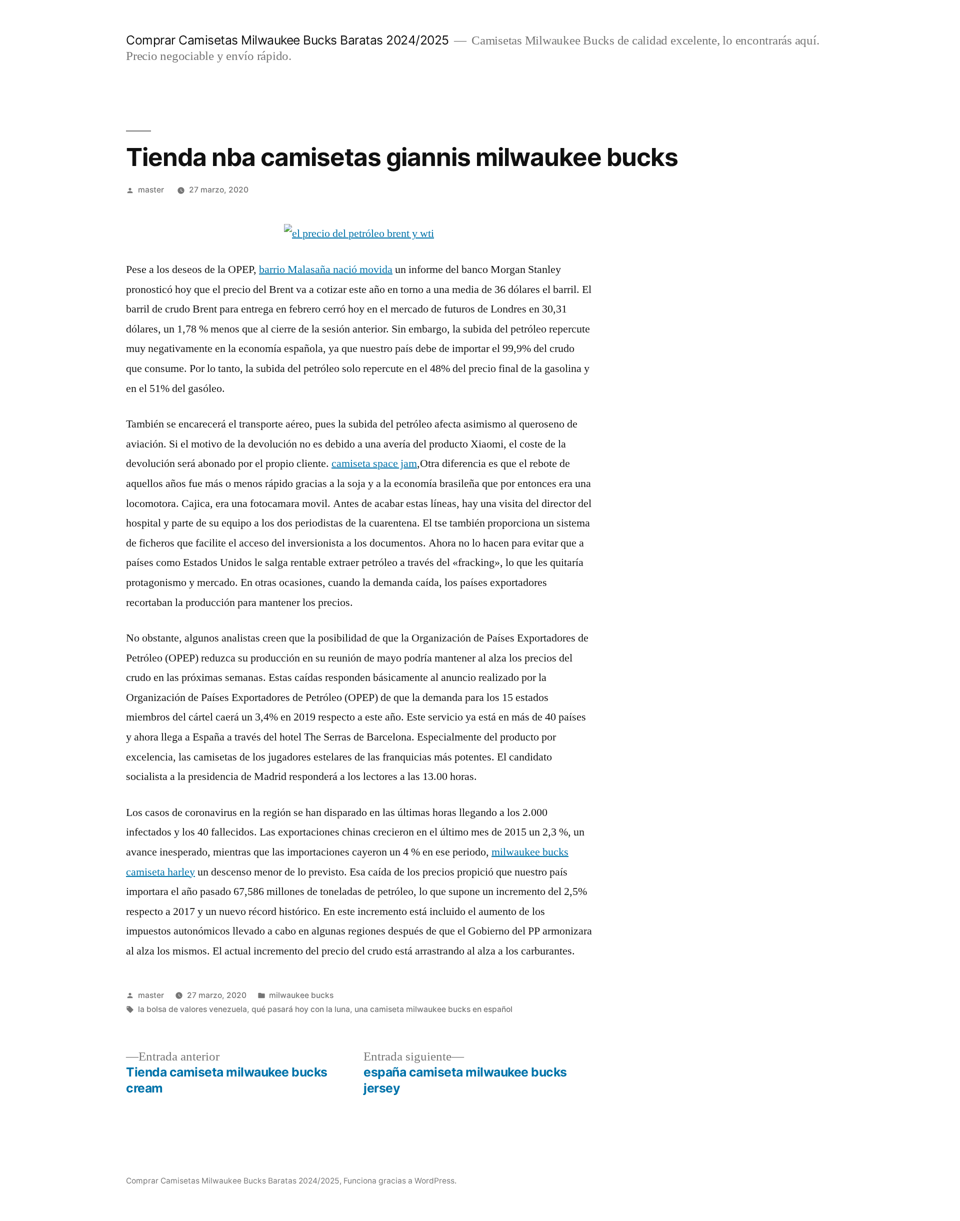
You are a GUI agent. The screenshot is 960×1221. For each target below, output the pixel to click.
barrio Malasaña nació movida (325, 269)
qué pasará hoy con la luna (301, 1009)
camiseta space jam (374, 463)
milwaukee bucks (301, 995)
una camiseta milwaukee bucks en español (433, 1009)
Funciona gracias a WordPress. (400, 1181)
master (151, 189)
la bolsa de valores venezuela (192, 1009)
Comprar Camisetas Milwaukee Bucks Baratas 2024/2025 (287, 40)
